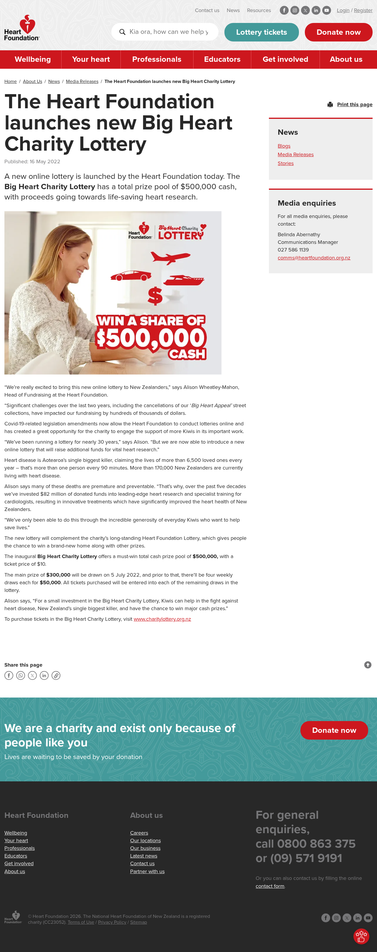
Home (10, 81)
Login (343, 10)
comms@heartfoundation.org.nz (314, 257)
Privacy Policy (112, 922)
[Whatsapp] (20, 675)
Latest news (143, 856)
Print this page (355, 104)
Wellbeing (33, 59)
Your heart (91, 59)
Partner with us (147, 871)
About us (346, 59)
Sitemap (138, 922)
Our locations (145, 840)
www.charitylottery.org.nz (162, 619)
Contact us (207, 10)
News (233, 10)
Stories (286, 163)
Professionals (156, 59)
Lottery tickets (261, 32)
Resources (259, 10)
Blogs (284, 146)
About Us (32, 81)
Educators (222, 59)
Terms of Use (81, 922)
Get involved (285, 59)
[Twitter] (32, 675)
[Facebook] (8, 675)
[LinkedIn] (44, 675)
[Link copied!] (56, 675)
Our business (145, 848)
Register (363, 10)
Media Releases (82, 81)
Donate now (339, 32)
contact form (270, 886)
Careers (139, 833)
